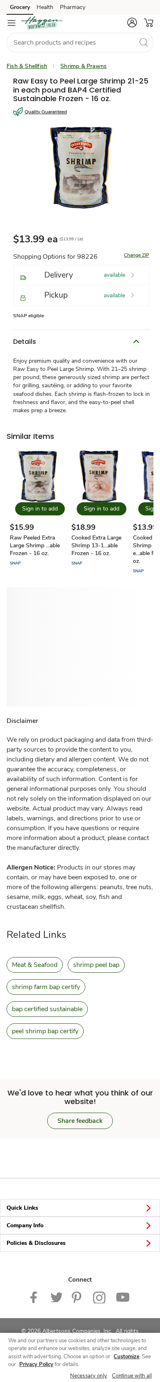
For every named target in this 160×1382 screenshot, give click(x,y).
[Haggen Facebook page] (35, 1297)
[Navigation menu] (11, 23)
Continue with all (132, 1376)
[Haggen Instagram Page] (99, 1297)
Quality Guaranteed (46, 111)
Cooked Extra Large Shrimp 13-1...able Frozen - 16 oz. (96, 545)
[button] (132, 22)
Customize (126, 1356)
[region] (80, 1357)
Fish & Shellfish (27, 66)
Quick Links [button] (22, 1208)
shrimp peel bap (96, 964)
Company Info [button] (25, 1225)
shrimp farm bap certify (46, 986)
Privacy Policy (36, 1364)
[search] (143, 42)
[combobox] (80, 42)
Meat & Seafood (34, 964)
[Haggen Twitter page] (56, 1297)
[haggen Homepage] (41, 22)
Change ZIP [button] (136, 255)
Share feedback (80, 1120)
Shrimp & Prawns (83, 66)
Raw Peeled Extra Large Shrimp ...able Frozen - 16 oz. (35, 545)
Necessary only (88, 1376)
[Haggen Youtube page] (123, 1297)
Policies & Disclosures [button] (36, 1243)
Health (45, 7)
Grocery (20, 7)
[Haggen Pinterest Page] (77, 1297)
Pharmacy (72, 7)
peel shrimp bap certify (45, 1031)
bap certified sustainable (47, 1009)
